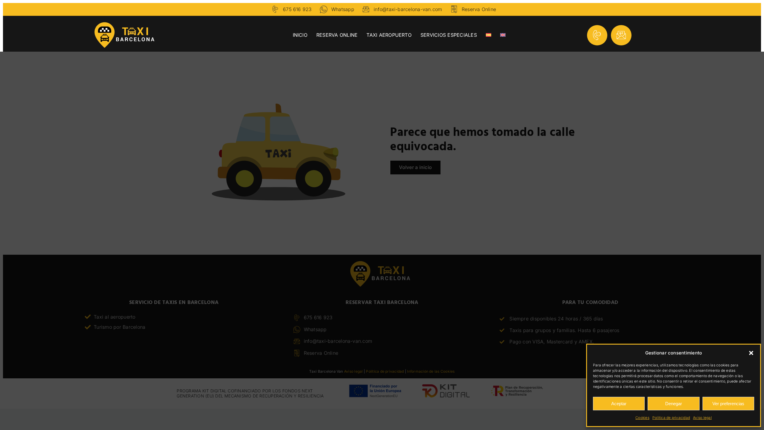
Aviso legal (702, 417)
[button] (751, 353)
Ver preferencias (728, 403)
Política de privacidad (671, 417)
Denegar (673, 403)
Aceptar (618, 403)
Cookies (642, 417)
